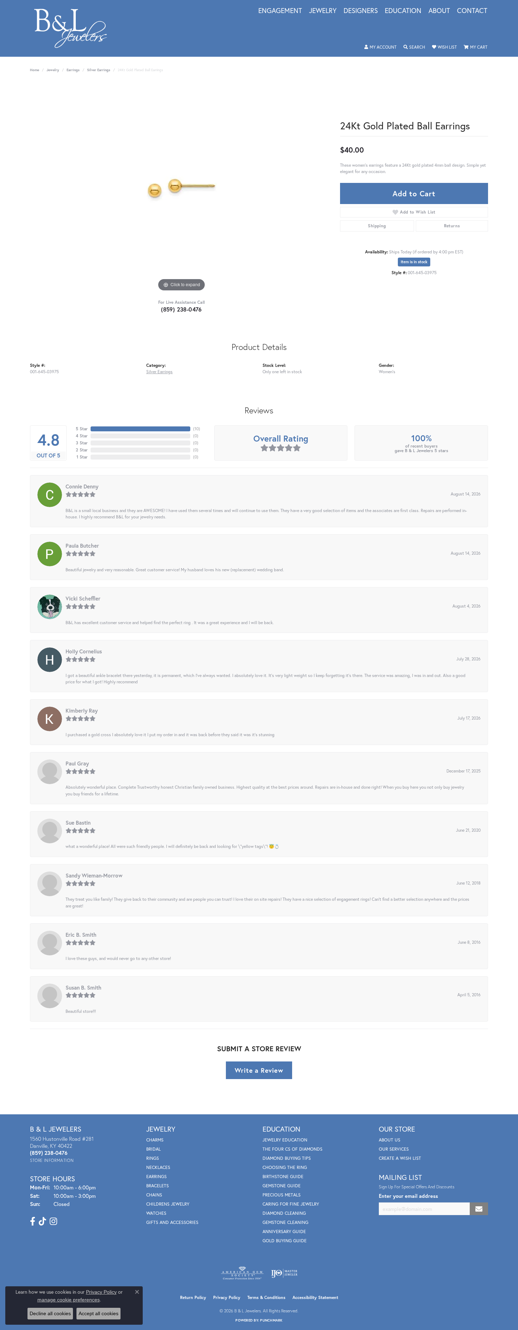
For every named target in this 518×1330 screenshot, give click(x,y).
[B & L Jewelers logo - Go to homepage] (74, 28)
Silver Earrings (98, 70)
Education (403, 11)
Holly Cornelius (84, 651)
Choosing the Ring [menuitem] (285, 1167)
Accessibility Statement (315, 1297)
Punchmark (271, 1320)
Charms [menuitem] (155, 1140)
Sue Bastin (78, 822)
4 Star (82, 435)
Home (34, 70)
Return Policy (193, 1297)
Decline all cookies (50, 1313)
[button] (380, 47)
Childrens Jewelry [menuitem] (167, 1204)
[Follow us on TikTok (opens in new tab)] (42, 1221)
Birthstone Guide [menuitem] (283, 1177)
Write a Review (259, 1070)
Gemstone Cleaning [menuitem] (285, 1222)
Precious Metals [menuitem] (282, 1195)
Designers (361, 11)
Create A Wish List (400, 1158)
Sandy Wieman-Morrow (94, 875)
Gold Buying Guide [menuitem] (285, 1241)
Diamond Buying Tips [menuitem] (287, 1158)
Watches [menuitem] (156, 1213)
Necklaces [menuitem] (158, 1167)
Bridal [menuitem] (153, 1149)
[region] (181, 187)
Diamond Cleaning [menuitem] (284, 1213)
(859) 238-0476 (181, 309)
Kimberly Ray (82, 710)
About (439, 11)
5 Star (82, 428)
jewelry (53, 70)
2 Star (82, 449)
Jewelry (323, 11)
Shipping (377, 225)
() (196, 428)
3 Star (82, 442)
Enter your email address (408, 1196)
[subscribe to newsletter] (479, 1208)
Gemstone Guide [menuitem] (282, 1186)
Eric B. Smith (81, 934)
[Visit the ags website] (242, 1273)
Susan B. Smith (83, 987)
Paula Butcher (82, 545)
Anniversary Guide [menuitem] (284, 1231)
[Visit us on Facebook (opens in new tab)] (32, 1221)
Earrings (73, 70)
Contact (472, 11)
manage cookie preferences (68, 1300)
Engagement (280, 11)
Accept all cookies (98, 1313)
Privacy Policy (226, 1297)
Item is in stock (414, 261)
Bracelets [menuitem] (157, 1186)
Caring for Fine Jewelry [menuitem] (291, 1204)
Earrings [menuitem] (156, 1177)
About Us (389, 1140)
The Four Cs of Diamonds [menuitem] (292, 1149)
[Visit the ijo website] (284, 1273)
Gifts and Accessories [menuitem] (172, 1222)
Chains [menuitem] (154, 1195)
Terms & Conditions (266, 1297)
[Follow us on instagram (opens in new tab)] (53, 1221)
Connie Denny (82, 486)
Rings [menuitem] (152, 1158)
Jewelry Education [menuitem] (285, 1140)
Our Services (394, 1149)
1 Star (82, 457)
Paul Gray (77, 763)
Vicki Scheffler (83, 598)
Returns (452, 225)
